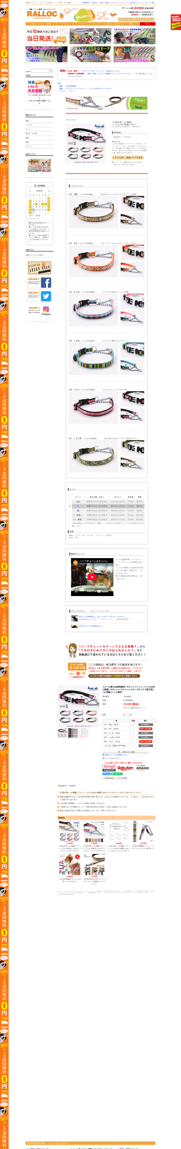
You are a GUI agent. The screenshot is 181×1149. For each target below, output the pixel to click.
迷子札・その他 (113, 24)
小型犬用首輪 (71, 86)
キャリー (96, 24)
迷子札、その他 (31, 133)
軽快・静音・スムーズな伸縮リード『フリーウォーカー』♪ (110, 74)
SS (78, 502)
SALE (147, 24)
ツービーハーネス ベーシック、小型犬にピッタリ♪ (101, 71)
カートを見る (150, 3)
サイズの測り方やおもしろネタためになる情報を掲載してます (39, 99)
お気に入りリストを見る (34, 255)
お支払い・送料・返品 (100, 3)
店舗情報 (85, 3)
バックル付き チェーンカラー (100, 88)
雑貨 (131, 24)
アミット (72, 91)
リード (80, 24)
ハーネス (64, 24)
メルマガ (114, 3)
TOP (33, 24)
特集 (27, 142)
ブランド (62, 91)
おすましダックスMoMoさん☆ (91, 626)
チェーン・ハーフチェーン (76, 88)
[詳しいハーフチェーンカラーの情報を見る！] (128, 158)
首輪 (49, 24)
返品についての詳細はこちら (116, 755)
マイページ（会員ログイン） (131, 3)
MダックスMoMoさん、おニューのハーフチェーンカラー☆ (102, 617)
